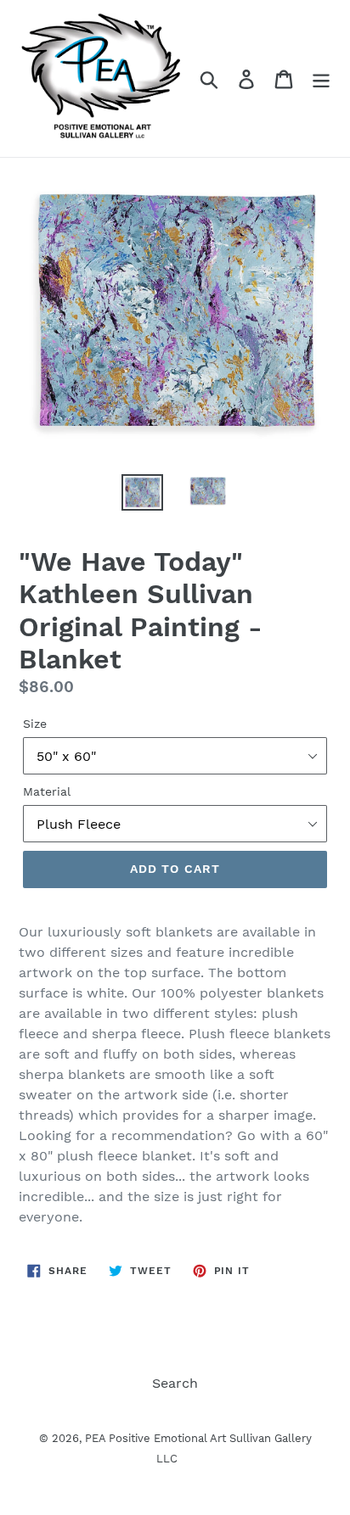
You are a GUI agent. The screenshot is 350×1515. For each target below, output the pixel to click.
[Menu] (321, 78)
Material (47, 791)
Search (175, 1383)
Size (35, 723)
